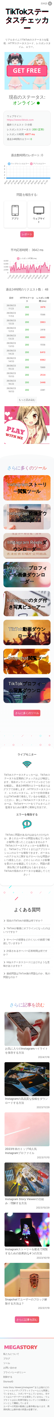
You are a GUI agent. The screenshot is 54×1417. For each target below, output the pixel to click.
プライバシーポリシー (14, 1372)
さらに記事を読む (27, 1319)
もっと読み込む (27, 399)
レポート (27, 234)
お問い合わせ (10, 1367)
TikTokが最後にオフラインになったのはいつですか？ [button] (26, 930)
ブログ (6, 1358)
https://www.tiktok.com (20, 119)
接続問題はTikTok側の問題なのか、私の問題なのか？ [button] (26, 975)
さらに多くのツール (27, 713)
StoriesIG (8, 1381)
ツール (6, 1363)
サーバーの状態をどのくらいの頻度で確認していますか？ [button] (26, 941)
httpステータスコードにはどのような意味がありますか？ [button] (26, 964)
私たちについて (11, 1354)
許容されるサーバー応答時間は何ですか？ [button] (25, 952)
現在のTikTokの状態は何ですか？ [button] (25, 920)
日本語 (44, 3)
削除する (7, 1376)
